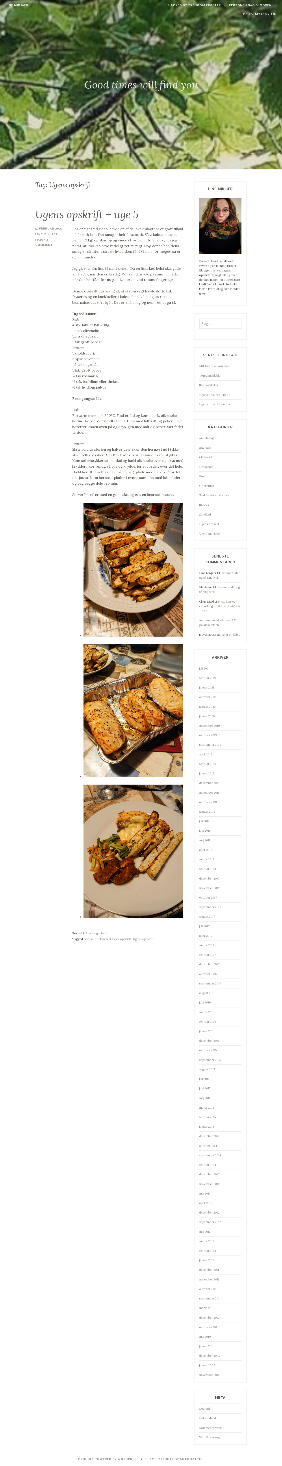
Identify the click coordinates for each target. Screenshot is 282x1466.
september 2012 (210, 1222)
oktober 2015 (208, 1050)
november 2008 (209, 1375)
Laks (115, 939)
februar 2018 (207, 869)
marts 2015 (206, 1107)
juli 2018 (204, 821)
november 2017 (209, 888)
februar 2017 (207, 955)
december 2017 (209, 878)
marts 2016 (206, 1012)
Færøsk (88, 939)
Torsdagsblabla (209, 375)
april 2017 (205, 936)
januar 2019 (206, 773)
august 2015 (207, 1069)
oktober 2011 (207, 1289)
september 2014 (210, 1155)
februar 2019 (207, 764)
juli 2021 (204, 668)
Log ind (204, 1409)
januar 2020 (207, 716)
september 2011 (210, 1298)
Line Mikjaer (17, 5)
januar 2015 (206, 1126)
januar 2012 (206, 1260)
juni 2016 (205, 1002)
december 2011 (209, 1270)
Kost (202, 476)
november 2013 (209, 1184)
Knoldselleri (103, 939)
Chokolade (206, 457)
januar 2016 (206, 1031)
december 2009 (209, 1356)
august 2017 (207, 916)
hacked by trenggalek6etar (194, 5)
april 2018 (205, 850)
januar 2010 (206, 1346)
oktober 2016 (208, 974)
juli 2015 (204, 1079)
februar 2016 (207, 1022)
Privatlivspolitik (259, 13)
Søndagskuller (208, 385)
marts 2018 (206, 859)
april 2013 (205, 1203)
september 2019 (210, 745)
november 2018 (209, 793)
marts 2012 (206, 1241)
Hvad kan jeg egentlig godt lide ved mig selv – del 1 (220, 606)
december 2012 (209, 1212)
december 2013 (209, 1174)
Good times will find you (141, 84)
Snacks (204, 505)
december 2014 (209, 1136)
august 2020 (207, 707)
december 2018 (209, 783)
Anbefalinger (208, 438)
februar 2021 (207, 678)
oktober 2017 (208, 897)
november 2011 (209, 1279)
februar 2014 (207, 1165)
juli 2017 (204, 926)
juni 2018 (205, 831)
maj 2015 (205, 1098)
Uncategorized (96, 933)
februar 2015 (207, 1117)
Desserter (206, 467)
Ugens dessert (209, 524)
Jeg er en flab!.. (230, 635)
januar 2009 (207, 1365)
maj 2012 (205, 1232)
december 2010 (209, 1318)
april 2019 (205, 754)
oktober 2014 (208, 1146)
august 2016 (207, 993)
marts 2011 (206, 1308)
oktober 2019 (208, 735)
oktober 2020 (208, 697)
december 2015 (209, 1041)
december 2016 (209, 964)
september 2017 (210, 907)
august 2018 (207, 812)
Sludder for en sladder (214, 495)
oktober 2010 (208, 1327)
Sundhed (205, 514)
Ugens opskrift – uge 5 (87, 214)
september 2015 (210, 1060)
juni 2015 (205, 1088)
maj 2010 (205, 1337)
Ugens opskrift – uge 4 (214, 404)
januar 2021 (206, 687)
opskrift (126, 939)
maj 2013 (205, 1193)
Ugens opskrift (143, 939)
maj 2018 (205, 840)
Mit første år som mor (214, 366)
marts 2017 (206, 945)
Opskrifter (206, 486)
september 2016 (210, 983)
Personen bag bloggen (250, 5)
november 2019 (209, 726)
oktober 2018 (208, 802)
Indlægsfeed (207, 1418)
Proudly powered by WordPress (108, 1459)
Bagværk (205, 447)
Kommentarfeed (210, 1428)
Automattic (191, 1459)
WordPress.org (209, 1437)
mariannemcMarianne (214, 620)
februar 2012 (207, 1251)
